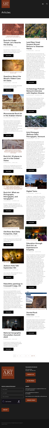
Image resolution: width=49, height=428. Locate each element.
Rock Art (34, 187)
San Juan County (9, 37)
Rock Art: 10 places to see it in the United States (13, 158)
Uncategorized (15, 37)
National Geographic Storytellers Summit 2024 (12, 335)
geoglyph (28, 38)
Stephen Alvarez (8, 46)
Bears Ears (9, 36)
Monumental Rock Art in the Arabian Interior (13, 114)
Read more (8, 55)
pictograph (19, 72)
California (7, 186)
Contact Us (30, 374)
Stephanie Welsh (30, 251)
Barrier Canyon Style (9, 150)
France (31, 187)
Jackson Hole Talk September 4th (11, 267)
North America (16, 36)
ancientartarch (8, 117)
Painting (11, 188)
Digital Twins (31, 191)
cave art (7, 72)
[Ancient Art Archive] (6, 3)
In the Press (30, 380)
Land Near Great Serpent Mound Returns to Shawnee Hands (34, 45)
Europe (27, 187)
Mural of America (7, 329)
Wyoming (7, 262)
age (4, 72)
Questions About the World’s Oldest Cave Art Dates (12, 78)
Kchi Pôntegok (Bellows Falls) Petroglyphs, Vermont (35, 134)
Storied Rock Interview (31, 314)
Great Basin (10, 151)
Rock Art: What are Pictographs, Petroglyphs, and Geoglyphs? (11, 195)
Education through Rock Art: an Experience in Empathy (34, 246)
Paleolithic (15, 188)
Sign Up (5, 409)
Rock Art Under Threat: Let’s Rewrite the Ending (12, 42)
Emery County (19, 186)
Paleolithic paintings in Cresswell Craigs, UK (13, 285)
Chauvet (15, 186)
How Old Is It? (12, 72)
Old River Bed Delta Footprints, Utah (12, 233)
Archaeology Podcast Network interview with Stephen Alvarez (35, 91)
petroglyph (42, 128)
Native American (33, 38)
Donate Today (31, 400)
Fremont (19, 150)
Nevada (14, 151)
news (12, 36)
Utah (20, 37)
